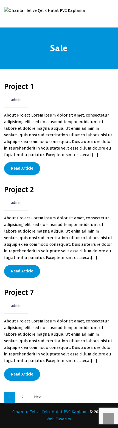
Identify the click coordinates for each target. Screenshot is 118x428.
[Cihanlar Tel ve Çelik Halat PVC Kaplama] (44, 10)
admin (16, 100)
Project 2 (19, 189)
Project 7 (19, 292)
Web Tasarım (59, 418)
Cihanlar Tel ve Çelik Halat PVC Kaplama (50, 411)
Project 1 (18, 86)
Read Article (22, 168)
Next (37, 397)
